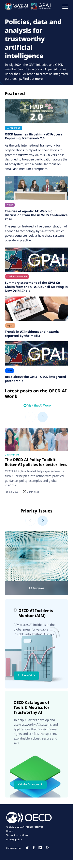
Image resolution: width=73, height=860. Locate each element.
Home (9, 831)
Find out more (33, 78)
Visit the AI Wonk (39, 405)
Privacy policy (14, 839)
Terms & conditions (17, 835)
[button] (65, 7)
